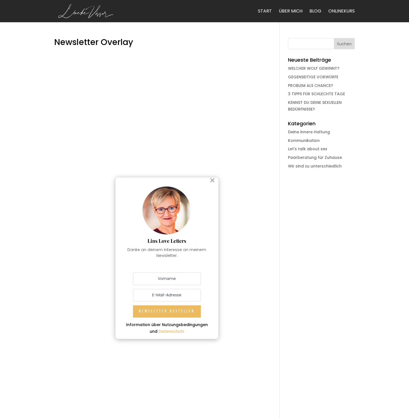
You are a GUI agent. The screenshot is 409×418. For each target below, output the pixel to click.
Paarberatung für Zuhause (315, 157)
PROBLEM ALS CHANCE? (310, 85)
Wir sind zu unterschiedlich (315, 166)
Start (265, 11)
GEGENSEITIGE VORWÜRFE (313, 77)
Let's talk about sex (307, 149)
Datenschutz (171, 331)
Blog (315, 11)
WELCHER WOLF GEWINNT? (313, 68)
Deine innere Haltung (309, 132)
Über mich (290, 11)
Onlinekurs (341, 11)
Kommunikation (304, 140)
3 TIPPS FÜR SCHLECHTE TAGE (316, 94)
